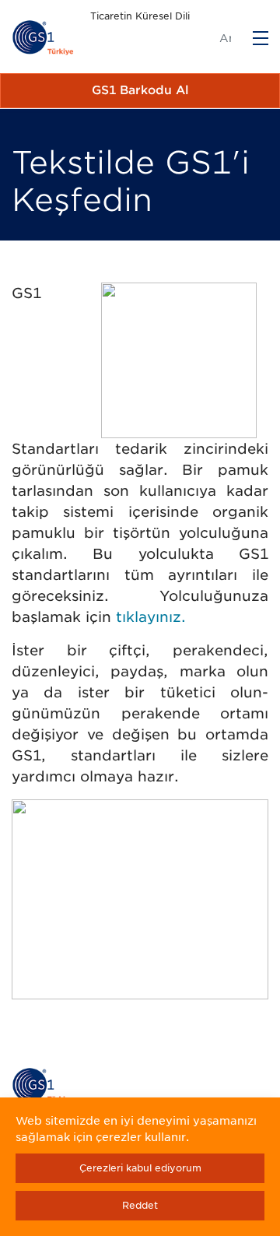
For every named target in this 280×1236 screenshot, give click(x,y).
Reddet (140, 1205)
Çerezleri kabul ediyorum (140, 1168)
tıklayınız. (151, 617)
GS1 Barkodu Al (140, 90)
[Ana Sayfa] (43, 38)
